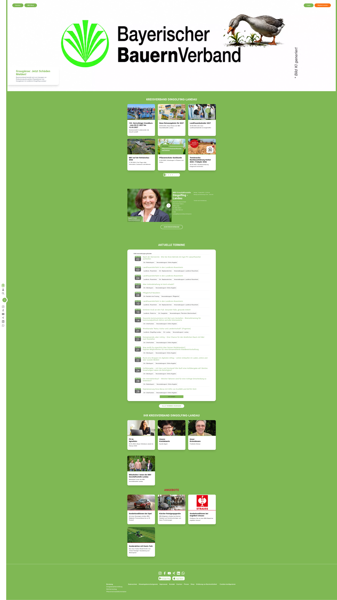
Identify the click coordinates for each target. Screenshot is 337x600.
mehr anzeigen (171, 396)
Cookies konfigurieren (228, 584)
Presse (186, 584)
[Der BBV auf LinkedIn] (178, 573)
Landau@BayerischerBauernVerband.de (182, 213)
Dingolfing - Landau (180, 197)
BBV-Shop (30, 5)
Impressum (163, 584)
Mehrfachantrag (111, 589)
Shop (192, 584)
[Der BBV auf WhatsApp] (183, 573)
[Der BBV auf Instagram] (160, 573)
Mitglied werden (323, 5)
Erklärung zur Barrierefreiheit (206, 584)
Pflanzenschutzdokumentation (116, 591)
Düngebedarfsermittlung (114, 586)
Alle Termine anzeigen (171, 406)
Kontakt (172, 584)
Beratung (109, 584)
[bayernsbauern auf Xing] (173, 573)
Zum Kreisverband (171, 227)
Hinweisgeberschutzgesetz (148, 584)
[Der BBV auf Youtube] (169, 573)
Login (309, 5)
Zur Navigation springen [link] (7, 1)
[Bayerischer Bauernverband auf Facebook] (164, 573)
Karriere (17, 5)
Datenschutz (132, 584)
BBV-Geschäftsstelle (182, 192)
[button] (168, 205)
